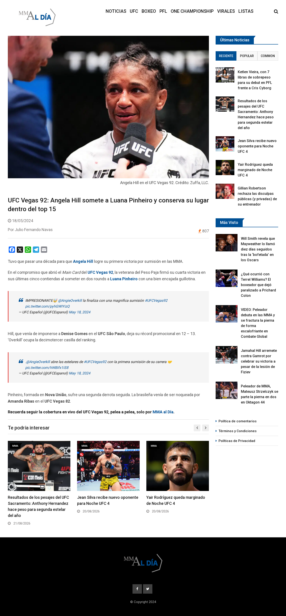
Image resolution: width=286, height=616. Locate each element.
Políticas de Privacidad (237, 441)
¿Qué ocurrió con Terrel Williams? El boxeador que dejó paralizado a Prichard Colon (258, 285)
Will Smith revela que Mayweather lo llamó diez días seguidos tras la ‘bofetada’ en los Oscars (258, 249)
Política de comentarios (238, 421)
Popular (247, 56)
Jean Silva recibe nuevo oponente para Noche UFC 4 (257, 146)
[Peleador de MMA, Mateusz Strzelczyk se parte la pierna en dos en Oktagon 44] (227, 390)
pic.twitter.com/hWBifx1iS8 (46, 367)
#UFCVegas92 (156, 300)
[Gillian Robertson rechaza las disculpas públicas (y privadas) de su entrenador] (225, 191)
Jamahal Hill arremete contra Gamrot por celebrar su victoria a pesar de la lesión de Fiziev (259, 361)
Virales (226, 11)
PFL (163, 11)
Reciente (226, 56)
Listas (245, 11)
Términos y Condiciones (238, 431)
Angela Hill (83, 261)
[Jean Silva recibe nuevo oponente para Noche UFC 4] (225, 143)
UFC (134, 11)
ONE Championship (192, 11)
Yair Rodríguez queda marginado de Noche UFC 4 (255, 169)
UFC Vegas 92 (100, 272)
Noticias (116, 11)
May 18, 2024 (79, 312)
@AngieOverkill (70, 300)
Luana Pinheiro (124, 278)
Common (268, 56)
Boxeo (149, 11)
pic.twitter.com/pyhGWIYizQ (47, 306)
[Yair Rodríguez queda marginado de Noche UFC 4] (225, 167)
